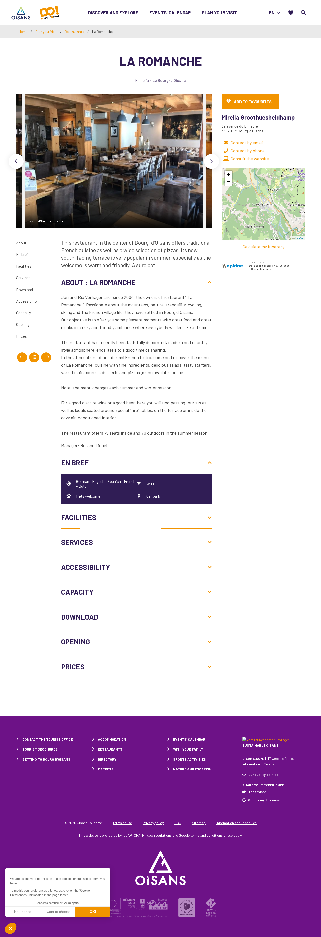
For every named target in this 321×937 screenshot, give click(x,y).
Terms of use (122, 823)
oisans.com (252, 758)
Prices (21, 336)
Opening (23, 324)
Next (211, 161)
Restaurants (75, 31)
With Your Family (188, 749)
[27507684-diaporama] (114, 161)
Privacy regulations (157, 835)
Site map (199, 823)
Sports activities (189, 759)
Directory (107, 759)
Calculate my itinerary (263, 246)
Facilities (23, 266)
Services (23, 277)
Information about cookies (236, 823)
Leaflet (299, 238)
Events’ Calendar (170, 12)
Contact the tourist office (47, 739)
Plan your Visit (219, 12)
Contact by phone (247, 150)
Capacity (23, 312)
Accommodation (112, 739)
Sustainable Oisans (260, 745)
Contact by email (246, 142)
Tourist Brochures (40, 749)
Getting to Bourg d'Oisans (46, 759)
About (21, 242)
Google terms (189, 835)
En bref (22, 254)
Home (23, 31)
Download (24, 289)
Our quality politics (263, 774)
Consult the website (249, 158)
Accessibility (27, 301)
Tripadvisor (257, 792)
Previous (16, 161)
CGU (177, 823)
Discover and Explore (113, 12)
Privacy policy (153, 823)
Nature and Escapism (192, 769)
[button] (228, 174)
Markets (106, 769)
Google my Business (264, 800)
